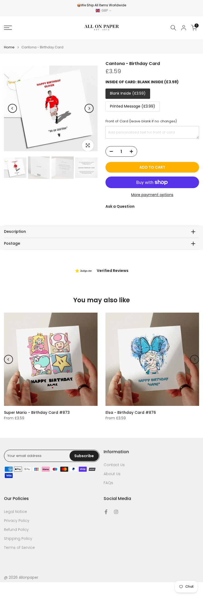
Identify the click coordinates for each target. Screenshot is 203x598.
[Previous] (12, 108)
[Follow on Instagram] (116, 512)
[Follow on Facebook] (106, 512)
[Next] (89, 108)
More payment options (152, 194)
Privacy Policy (16, 520)
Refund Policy (16, 529)
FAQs (108, 482)
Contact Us (114, 464)
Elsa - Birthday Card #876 (130, 412)
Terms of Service (19, 547)
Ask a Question (120, 206)
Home (9, 47)
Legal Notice (15, 511)
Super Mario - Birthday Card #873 (37, 412)
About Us (112, 473)
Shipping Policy (18, 538)
